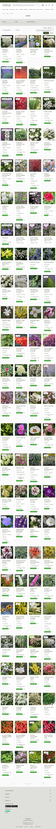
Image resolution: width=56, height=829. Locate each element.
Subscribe (39, 422)
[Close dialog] (48, 403)
